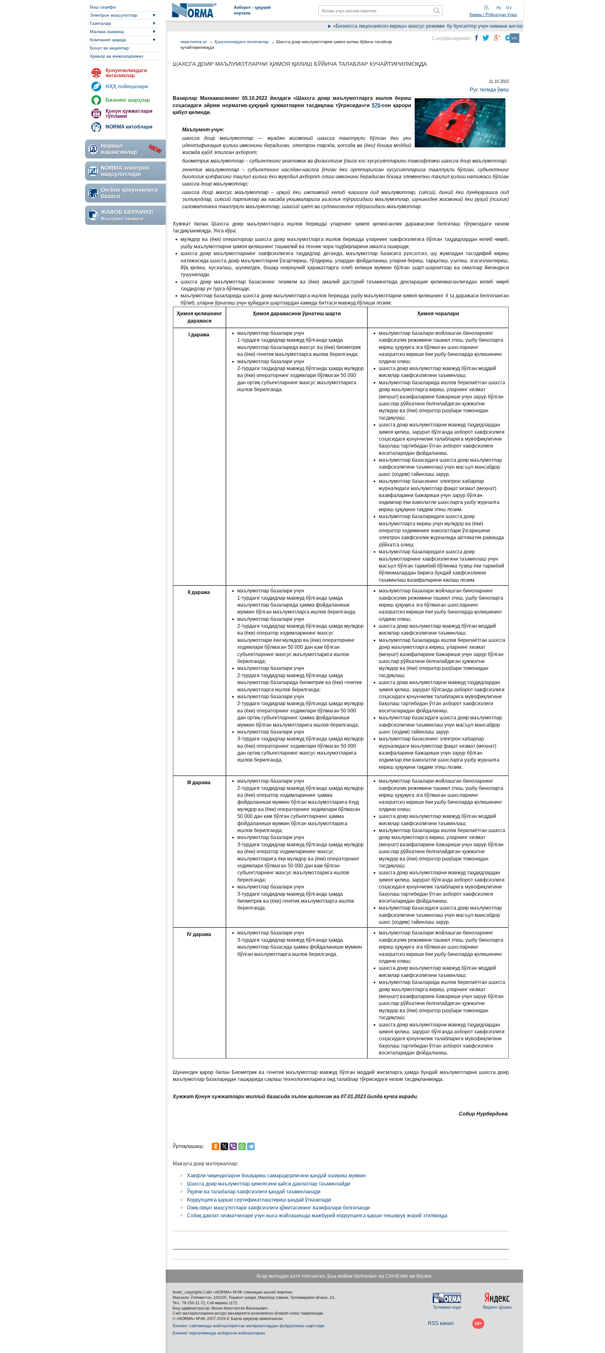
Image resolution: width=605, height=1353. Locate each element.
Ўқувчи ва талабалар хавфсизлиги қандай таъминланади (253, 1191)
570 (376, 105)
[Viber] (233, 1146)
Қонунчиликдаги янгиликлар (126, 73)
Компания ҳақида (108, 39)
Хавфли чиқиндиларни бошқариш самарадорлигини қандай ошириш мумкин (276, 1175)
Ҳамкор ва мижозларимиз (116, 56)
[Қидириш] (437, 11)
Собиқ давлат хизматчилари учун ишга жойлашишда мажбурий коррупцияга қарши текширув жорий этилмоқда (317, 1215)
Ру (499, 8)
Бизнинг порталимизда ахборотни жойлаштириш (219, 1333)
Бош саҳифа (103, 6)
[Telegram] (251, 1146)
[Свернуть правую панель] (514, 38)
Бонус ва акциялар (109, 47)
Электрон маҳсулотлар (113, 15)
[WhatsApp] (242, 1146)
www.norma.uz (194, 41)
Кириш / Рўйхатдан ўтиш (493, 14)
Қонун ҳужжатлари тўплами (129, 113)
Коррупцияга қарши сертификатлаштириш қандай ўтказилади (259, 1199)
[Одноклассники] (215, 1146)
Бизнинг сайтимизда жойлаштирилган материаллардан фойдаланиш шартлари (248, 1325)
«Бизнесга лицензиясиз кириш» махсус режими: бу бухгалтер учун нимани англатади (415, 26)
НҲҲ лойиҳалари (127, 86)
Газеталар (100, 23)
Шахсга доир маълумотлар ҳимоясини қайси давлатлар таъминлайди (268, 1183)
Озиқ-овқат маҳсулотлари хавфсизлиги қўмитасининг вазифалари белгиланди (278, 1207)
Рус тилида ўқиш (489, 89)
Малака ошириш (107, 31)
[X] (224, 1146)
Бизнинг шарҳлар (128, 100)
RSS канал (440, 1323)
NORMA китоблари (129, 126)
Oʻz (509, 8)
